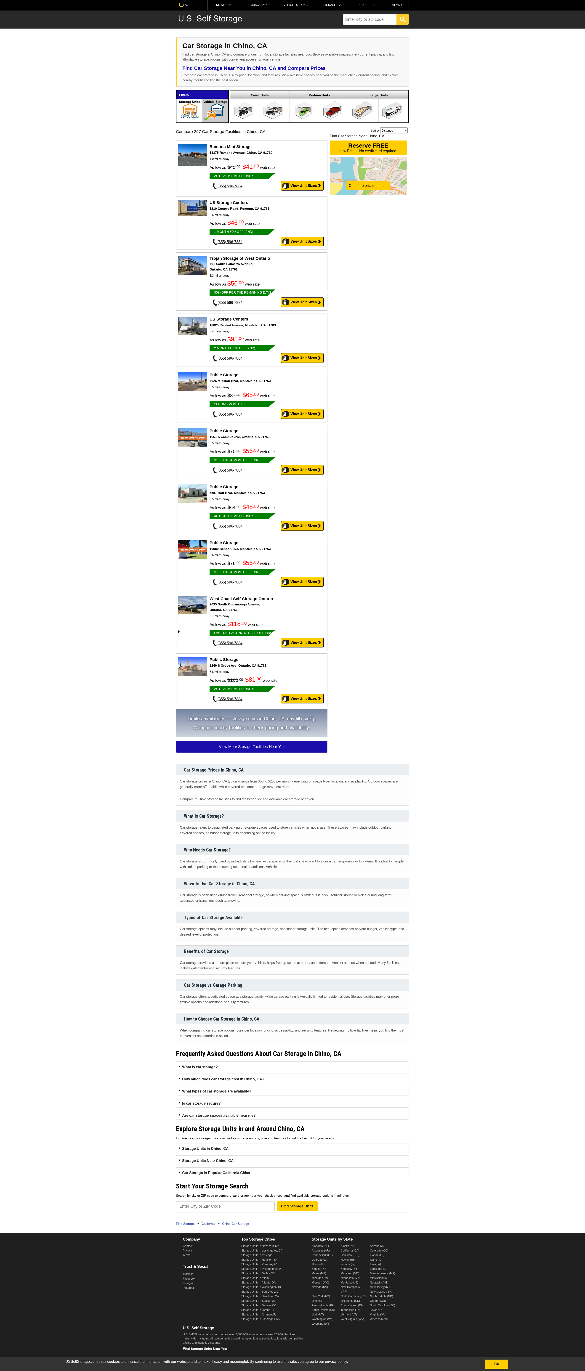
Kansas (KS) (319, 1268)
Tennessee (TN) (351, 1310)
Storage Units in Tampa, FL (258, 1310)
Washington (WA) (322, 1319)
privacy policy (336, 1361)
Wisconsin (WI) (379, 1319)
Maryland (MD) (350, 1273)
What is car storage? (200, 1067)
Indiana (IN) (348, 1264)
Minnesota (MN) (351, 1278)
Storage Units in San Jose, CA (260, 1296)
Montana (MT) (349, 1282)
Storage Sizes (333, 5)
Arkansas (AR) (321, 1250)
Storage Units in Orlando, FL (259, 1314)
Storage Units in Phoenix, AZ (259, 1264)
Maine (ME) (319, 1273)
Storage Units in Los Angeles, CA (261, 1250)
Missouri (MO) (320, 1282)
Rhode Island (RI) (352, 1305)
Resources (366, 5)
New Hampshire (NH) (351, 1289)
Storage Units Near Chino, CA (208, 1161)
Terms (186, 1255)
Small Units (260, 95)
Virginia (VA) (378, 1314)
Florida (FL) (377, 1255)
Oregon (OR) (378, 1300)
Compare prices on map (368, 186)
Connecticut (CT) (322, 1255)
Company (395, 5)
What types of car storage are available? (216, 1091)
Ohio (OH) (318, 1300)
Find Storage (224, 5)
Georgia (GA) (320, 1259)
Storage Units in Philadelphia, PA (261, 1268)
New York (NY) (321, 1296)
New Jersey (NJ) (380, 1287)
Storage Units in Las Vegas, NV (260, 1319)
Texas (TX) (376, 1310)
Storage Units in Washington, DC (261, 1287)
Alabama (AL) (320, 1246)
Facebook (189, 1278)
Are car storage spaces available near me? (219, 1115)
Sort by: (375, 130)
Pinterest (188, 1287)
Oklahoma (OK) (350, 1300)
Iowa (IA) (375, 1264)
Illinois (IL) (318, 1264)
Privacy (187, 1250)
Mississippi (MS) (380, 1278)
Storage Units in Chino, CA (205, 1149)
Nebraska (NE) (379, 1282)
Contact (187, 1246)
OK (497, 1364)
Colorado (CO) (379, 1250)
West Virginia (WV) (352, 1319)
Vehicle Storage (296, 5)
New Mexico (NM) (381, 1291)
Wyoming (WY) (321, 1323)
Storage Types (258, 5)
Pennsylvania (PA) (323, 1305)
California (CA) (350, 1250)
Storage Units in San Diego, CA (260, 1291)
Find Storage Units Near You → (207, 1348)
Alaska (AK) (348, 1246)
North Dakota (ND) (381, 1296)
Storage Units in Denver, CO (258, 1305)
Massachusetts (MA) (382, 1273)
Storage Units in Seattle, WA (258, 1300)
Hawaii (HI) (348, 1259)
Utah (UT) (318, 1314)
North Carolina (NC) (353, 1296)
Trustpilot (188, 1274)
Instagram (189, 1283)
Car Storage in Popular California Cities (216, 1173)
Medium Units (319, 95)
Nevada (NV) (320, 1287)
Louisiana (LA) (379, 1268)
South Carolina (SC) (382, 1305)
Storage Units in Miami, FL (257, 1278)
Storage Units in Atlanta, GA (258, 1282)
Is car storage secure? (201, 1103)
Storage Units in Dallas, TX (258, 1273)
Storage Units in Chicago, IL (258, 1255)
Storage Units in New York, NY (260, 1246)
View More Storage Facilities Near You (252, 747)
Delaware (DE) (350, 1255)
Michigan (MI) (320, 1278)
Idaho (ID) (376, 1259)
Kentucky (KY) (349, 1268)
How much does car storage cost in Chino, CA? (223, 1079)
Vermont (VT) (349, 1314)
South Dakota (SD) (323, 1310)
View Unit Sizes (303, 186)
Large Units (379, 95)
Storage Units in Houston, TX (259, 1259)
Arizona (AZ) (378, 1246)
